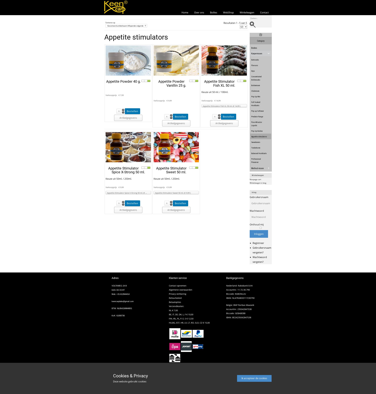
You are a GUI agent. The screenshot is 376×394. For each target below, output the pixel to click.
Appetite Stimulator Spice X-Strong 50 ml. (126, 170)
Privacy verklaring (177, 293)
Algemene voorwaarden (180, 289)
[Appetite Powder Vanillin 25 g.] (176, 74)
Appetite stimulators (259, 137)
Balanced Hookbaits (259, 153)
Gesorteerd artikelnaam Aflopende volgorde (125, 26)
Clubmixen (255, 91)
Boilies (254, 48)
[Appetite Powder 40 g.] (128, 74)
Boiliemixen (255, 85)
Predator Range (257, 116)
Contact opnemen (177, 285)
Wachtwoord (257, 210)
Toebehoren (255, 148)
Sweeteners (255, 142)
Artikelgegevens (128, 117)
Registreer (258, 243)
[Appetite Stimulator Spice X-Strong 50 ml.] (128, 161)
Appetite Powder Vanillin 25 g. (172, 83)
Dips (253, 71)
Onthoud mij (257, 224)
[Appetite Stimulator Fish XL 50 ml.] (224, 74)
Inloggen (259, 234)
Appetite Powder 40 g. (123, 81)
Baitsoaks (255, 60)
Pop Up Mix (255, 96)
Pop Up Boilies (257, 131)
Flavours (254, 65)
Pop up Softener (257, 111)
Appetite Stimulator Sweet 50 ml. (171, 170)
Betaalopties (175, 302)
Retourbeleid (175, 298)
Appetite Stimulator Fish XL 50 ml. (219, 83)
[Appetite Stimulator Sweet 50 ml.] (176, 161)
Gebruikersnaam (259, 197)
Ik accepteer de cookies (254, 378)
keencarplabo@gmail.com (123, 301)
